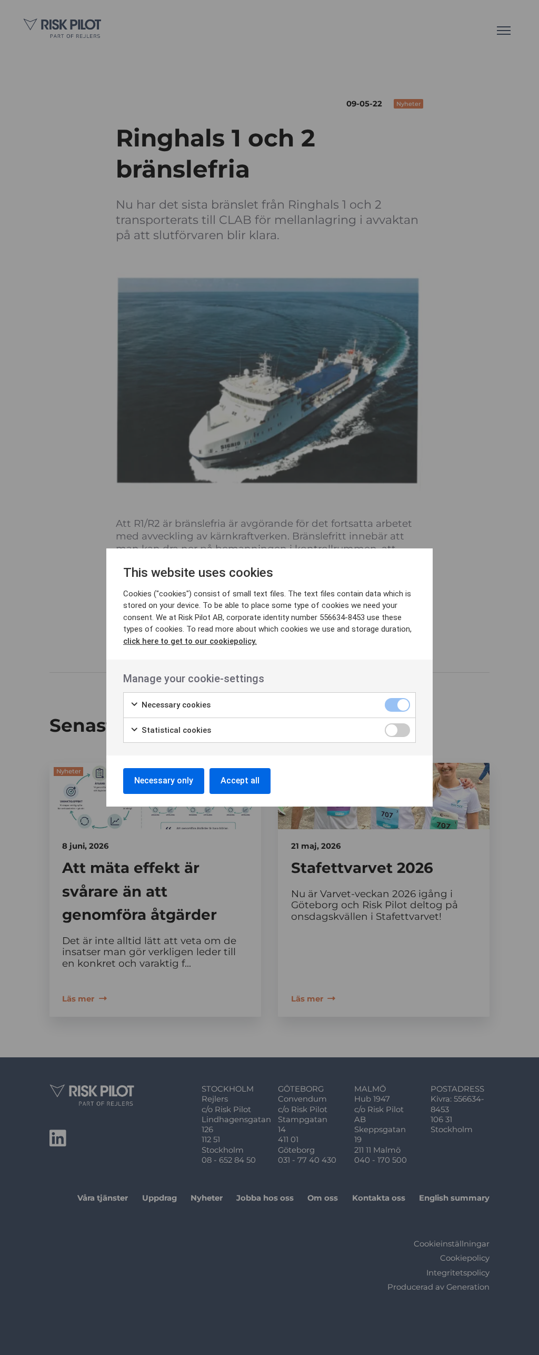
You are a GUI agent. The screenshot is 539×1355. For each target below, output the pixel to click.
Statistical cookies (175, 730)
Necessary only (163, 780)
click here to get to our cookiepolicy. (190, 641)
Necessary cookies (175, 705)
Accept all (240, 780)
